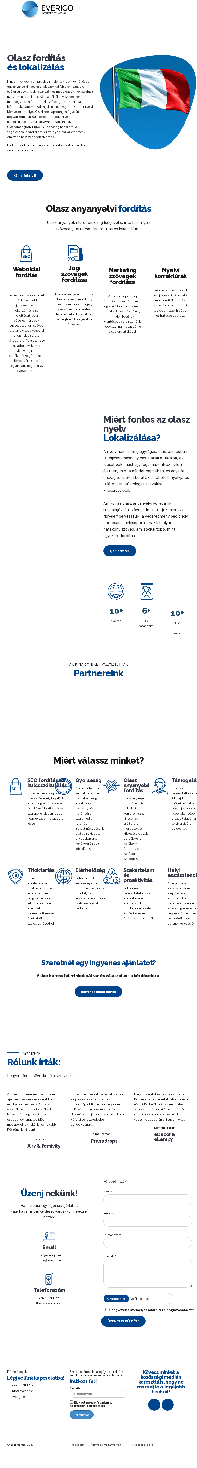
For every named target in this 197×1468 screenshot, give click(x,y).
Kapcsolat (77, 1444)
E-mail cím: (77, 1388)
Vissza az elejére (142, 1444)
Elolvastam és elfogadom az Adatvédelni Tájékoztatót (91, 1404)
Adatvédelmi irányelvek (106, 1444)
